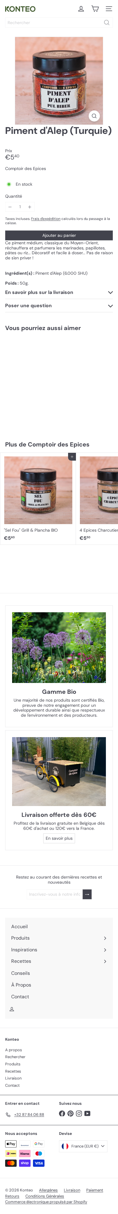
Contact (12, 1085)
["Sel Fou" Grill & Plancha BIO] (38, 499)
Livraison (13, 1078)
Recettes (13, 1071)
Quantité (13, 196)
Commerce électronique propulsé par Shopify (46, 1201)
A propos (13, 1049)
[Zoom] (94, 116)
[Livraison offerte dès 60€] (59, 771)
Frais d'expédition (46, 218)
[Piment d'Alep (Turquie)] (38, 382)
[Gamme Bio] (59, 647)
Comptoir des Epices (59, 444)
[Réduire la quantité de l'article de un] (10, 207)
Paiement (94, 1190)
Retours (12, 1196)
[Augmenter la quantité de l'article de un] (30, 207)
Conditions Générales (44, 1196)
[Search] (107, 22)
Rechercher (15, 1056)
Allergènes (48, 1190)
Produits (13, 1064)
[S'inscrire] (87, 894)
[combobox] (59, 22)
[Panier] (95, 8)
